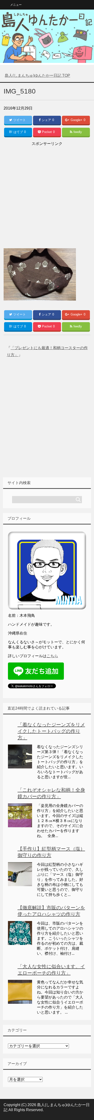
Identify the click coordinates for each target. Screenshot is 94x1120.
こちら (52, 656)
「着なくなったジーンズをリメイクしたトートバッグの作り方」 (51, 731)
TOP (37, 75)
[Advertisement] (47, 194)
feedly (78, 132)
